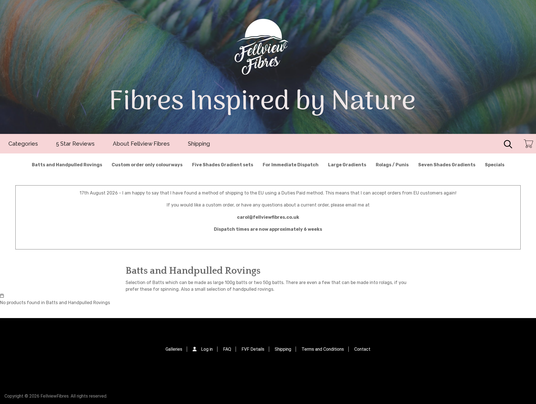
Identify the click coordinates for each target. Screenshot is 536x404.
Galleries (174, 349)
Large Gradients (347, 164)
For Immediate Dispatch (291, 164)
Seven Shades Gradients (446, 164)
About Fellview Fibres (141, 143)
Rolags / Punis (392, 164)
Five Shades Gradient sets (222, 164)
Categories (23, 143)
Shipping (199, 143)
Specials (494, 164)
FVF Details (252, 349)
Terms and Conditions (323, 349)
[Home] (268, 67)
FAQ (227, 349)
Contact (362, 349)
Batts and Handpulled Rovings (67, 164)
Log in (207, 349)
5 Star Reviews (75, 143)
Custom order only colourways (147, 164)
